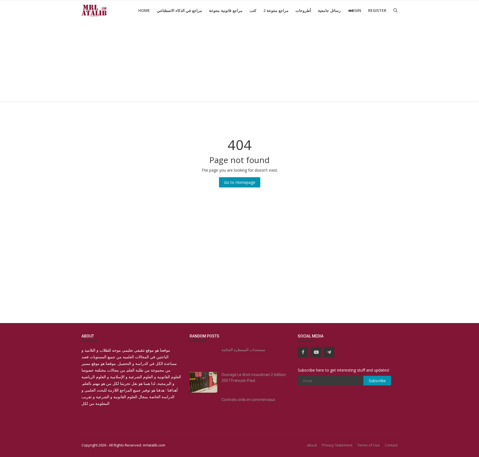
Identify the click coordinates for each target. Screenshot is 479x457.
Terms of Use (368, 445)
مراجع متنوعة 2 (276, 10)
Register (377, 10)
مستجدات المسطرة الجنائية (243, 349)
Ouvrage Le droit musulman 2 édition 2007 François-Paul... (253, 377)
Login (355, 10)
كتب (252, 10)
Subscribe (377, 380)
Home (144, 10)
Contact (391, 445)
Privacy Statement (337, 445)
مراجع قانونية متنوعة (226, 10)
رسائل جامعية (329, 10)
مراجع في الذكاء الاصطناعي (179, 10)
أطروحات (303, 10)
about (312, 445)
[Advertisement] (239, 62)
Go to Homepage (239, 182)
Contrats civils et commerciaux (248, 399)
